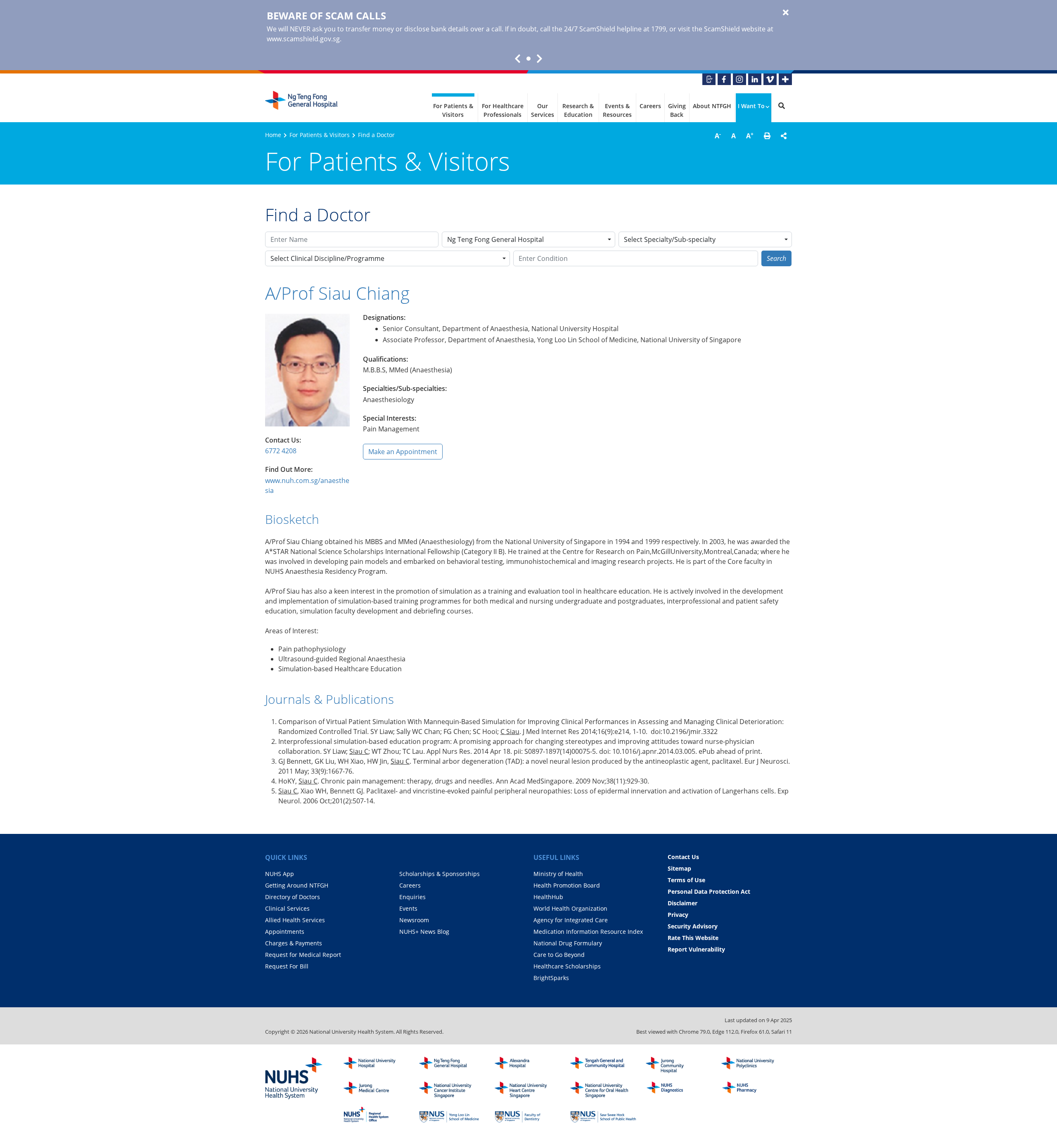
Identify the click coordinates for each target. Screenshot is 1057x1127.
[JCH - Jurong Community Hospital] (679, 1065)
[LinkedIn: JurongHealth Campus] (754, 79)
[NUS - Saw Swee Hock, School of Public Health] (603, 1114)
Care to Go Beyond (559, 955)
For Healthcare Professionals (503, 110)
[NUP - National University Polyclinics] (754, 1065)
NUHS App (279, 874)
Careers (650, 106)
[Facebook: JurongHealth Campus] (724, 79)
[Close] (786, 13)
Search (776, 258)
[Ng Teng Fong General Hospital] (302, 103)
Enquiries (412, 897)
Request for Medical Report (303, 955)
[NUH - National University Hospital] (377, 1065)
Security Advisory (693, 926)
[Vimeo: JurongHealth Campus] (770, 79)
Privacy (678, 915)
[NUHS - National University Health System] (294, 1079)
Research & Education (578, 110)
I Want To (751, 106)
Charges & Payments (293, 943)
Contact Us (683, 857)
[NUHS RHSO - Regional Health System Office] (377, 1114)
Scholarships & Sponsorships (439, 874)
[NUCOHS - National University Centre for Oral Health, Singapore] (603, 1090)
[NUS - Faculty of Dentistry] (528, 1114)
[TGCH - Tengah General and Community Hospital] (603, 1065)
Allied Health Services (295, 920)
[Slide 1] (528, 59)
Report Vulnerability (696, 949)
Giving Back (677, 110)
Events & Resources (617, 110)
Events (408, 908)
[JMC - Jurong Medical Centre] (377, 1090)
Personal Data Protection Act (709, 891)
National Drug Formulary (567, 943)
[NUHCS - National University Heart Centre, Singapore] (528, 1090)
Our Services (542, 110)
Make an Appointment (402, 451)
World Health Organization (570, 908)
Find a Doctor (376, 135)
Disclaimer (682, 903)
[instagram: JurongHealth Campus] (739, 79)
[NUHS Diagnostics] (679, 1090)
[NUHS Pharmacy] (754, 1090)
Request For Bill (286, 966)
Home (273, 135)
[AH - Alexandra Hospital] (528, 1065)
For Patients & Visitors (453, 110)
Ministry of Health (558, 874)
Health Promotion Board (566, 885)
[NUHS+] (785, 79)
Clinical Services (287, 908)
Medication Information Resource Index (588, 931)
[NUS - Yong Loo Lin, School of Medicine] (452, 1114)
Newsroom (414, 920)
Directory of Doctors (292, 897)
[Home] (452, 1065)
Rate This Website (693, 938)
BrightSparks (551, 978)
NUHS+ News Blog (424, 931)
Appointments (284, 931)
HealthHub (548, 897)
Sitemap (679, 868)
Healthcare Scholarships (567, 966)
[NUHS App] (709, 79)
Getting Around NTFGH (296, 885)
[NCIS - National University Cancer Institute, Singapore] (452, 1090)
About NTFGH (712, 106)
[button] (767, 136)
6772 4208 (280, 450)
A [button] (718, 135)
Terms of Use (686, 880)
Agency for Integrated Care (570, 920)
